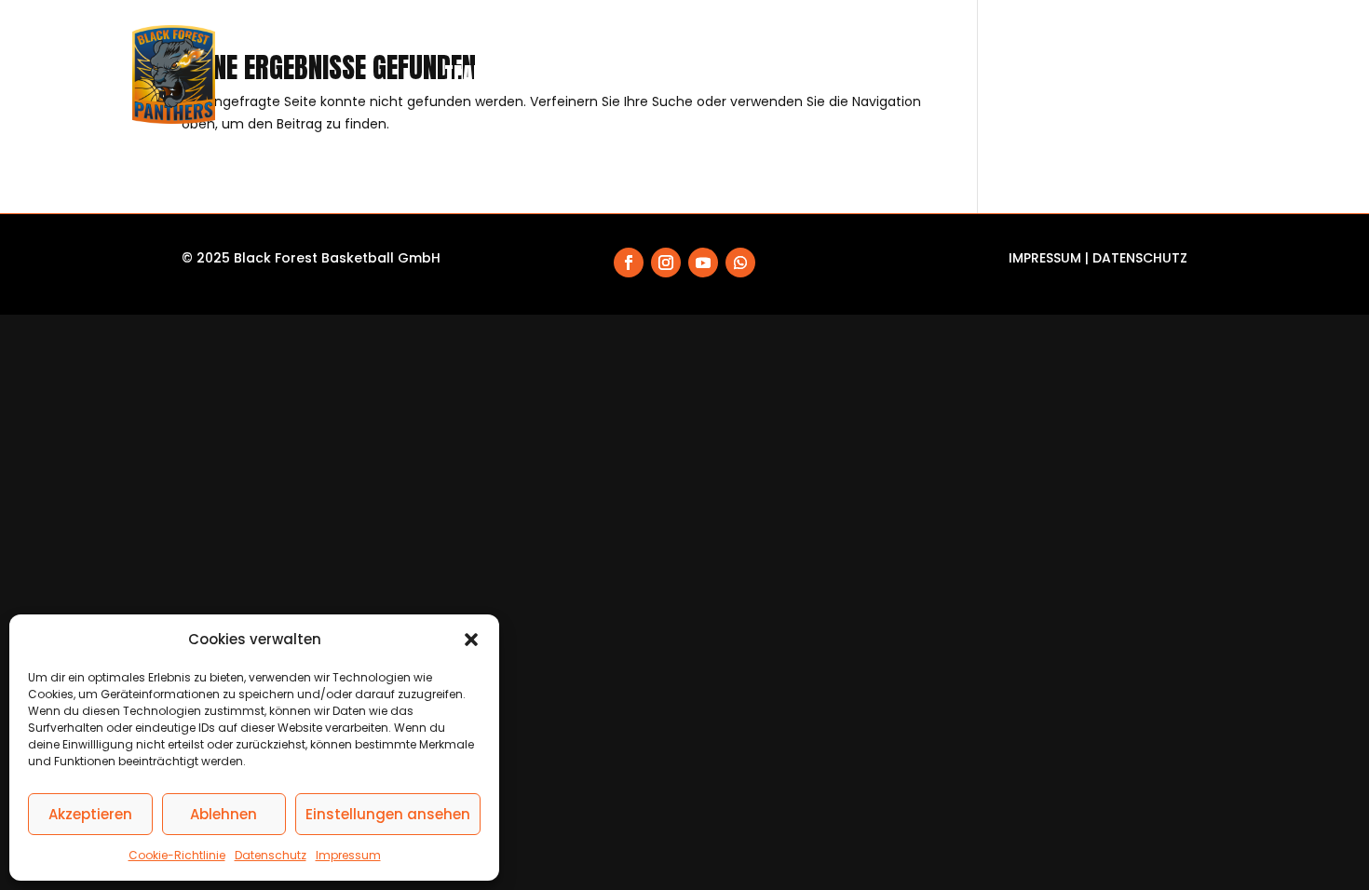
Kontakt (1202, 74)
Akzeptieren (90, 814)
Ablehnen (223, 814)
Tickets (730, 74)
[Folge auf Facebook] (629, 262)
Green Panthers (1078, 74)
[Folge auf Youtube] (703, 262)
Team (466, 74)
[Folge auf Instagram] (666, 262)
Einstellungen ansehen (387, 814)
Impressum (348, 855)
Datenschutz (270, 855)
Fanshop (818, 74)
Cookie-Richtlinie (177, 855)
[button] (471, 639)
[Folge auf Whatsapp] (740, 262)
